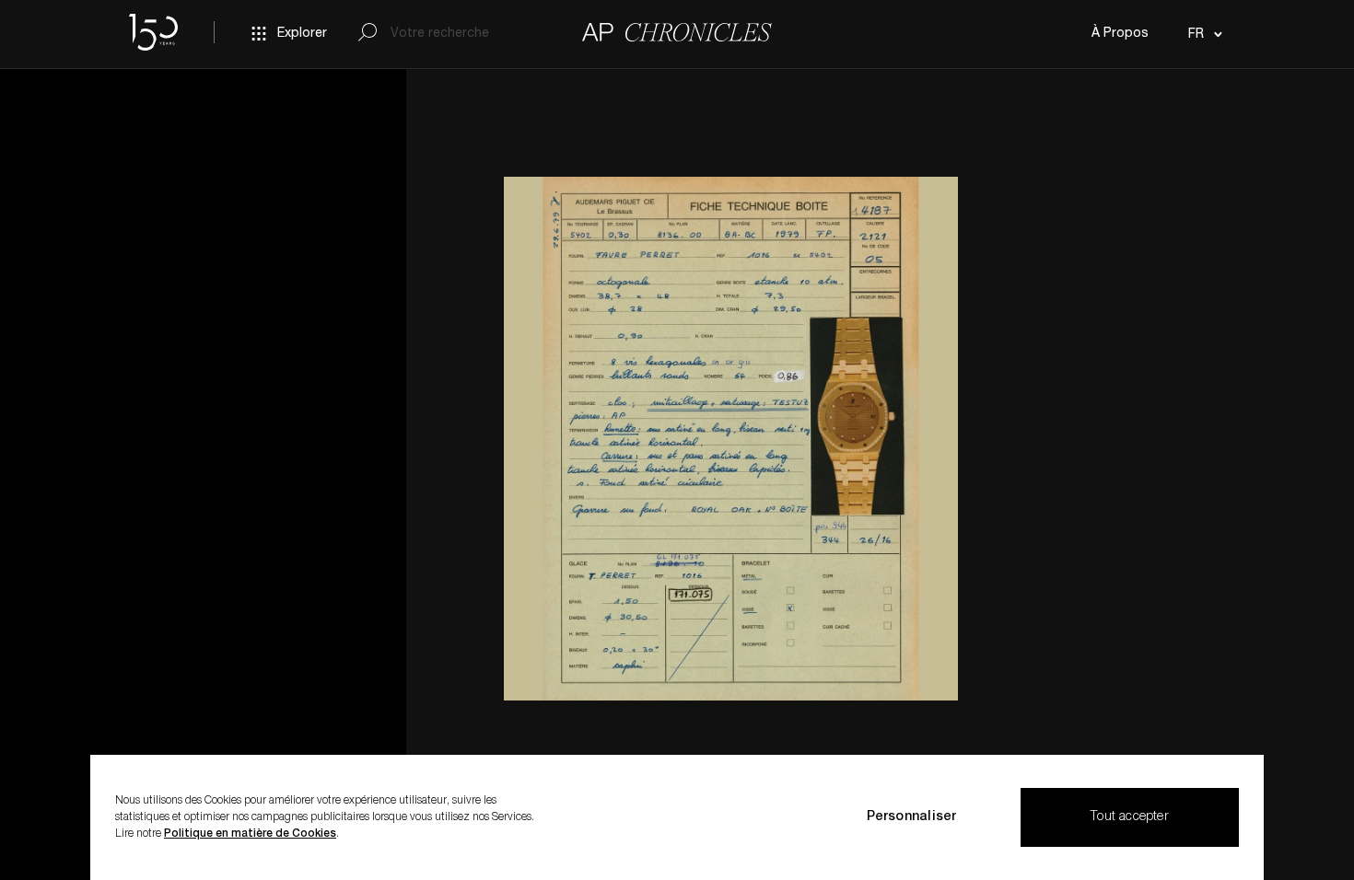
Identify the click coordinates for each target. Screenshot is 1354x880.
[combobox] (1202, 34)
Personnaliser (912, 817)
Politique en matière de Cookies (250, 833)
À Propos (1120, 34)
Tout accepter (1130, 817)
